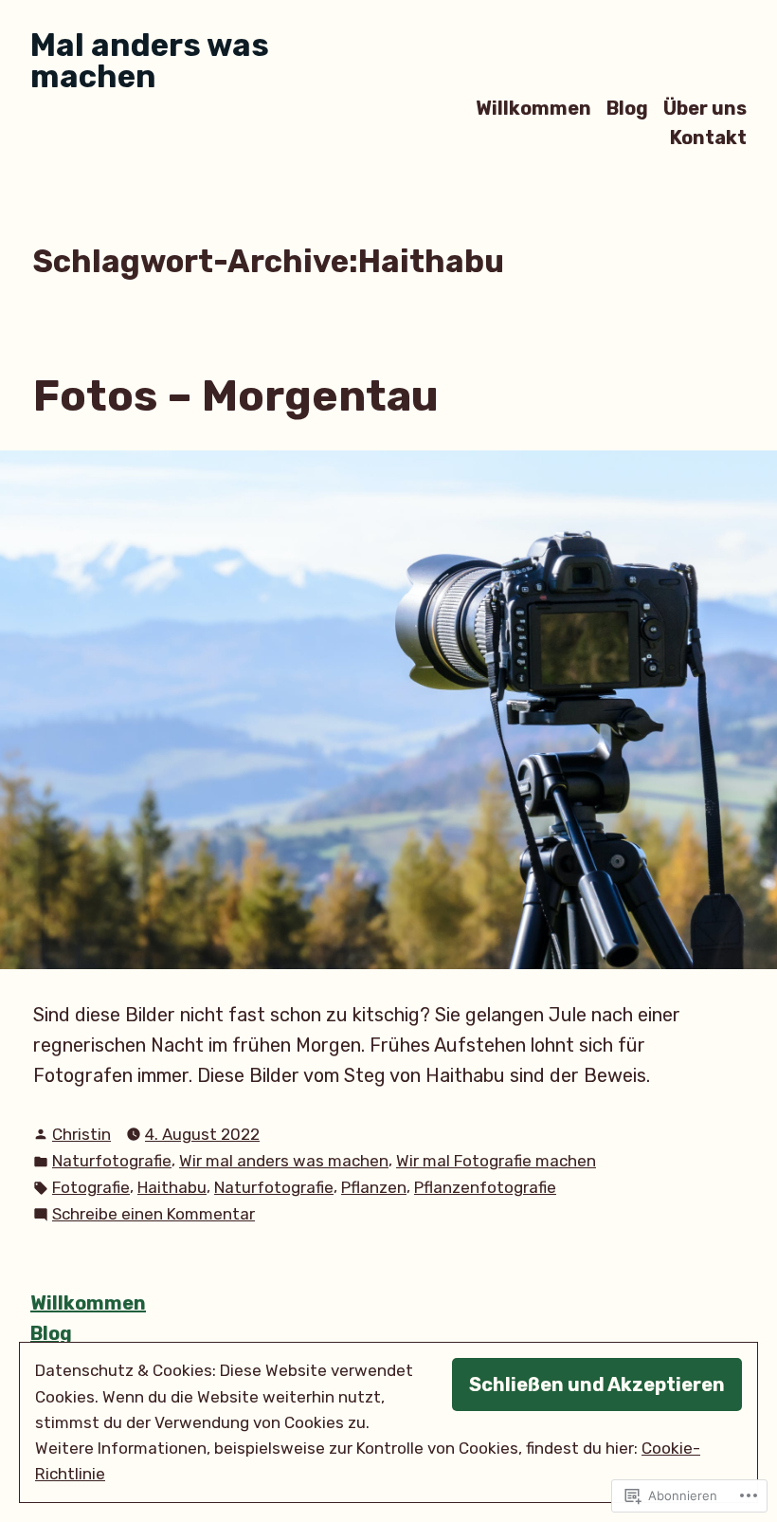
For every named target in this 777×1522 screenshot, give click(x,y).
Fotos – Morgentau (236, 395)
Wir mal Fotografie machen (496, 1160)
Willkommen (533, 108)
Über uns (705, 108)
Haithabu (172, 1187)
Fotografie (91, 1187)
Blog (627, 108)
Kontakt (708, 138)
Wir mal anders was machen (283, 1160)
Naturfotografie (112, 1160)
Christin (81, 1134)
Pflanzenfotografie (485, 1187)
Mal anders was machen (149, 61)
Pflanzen (374, 1187)
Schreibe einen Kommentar (153, 1215)
